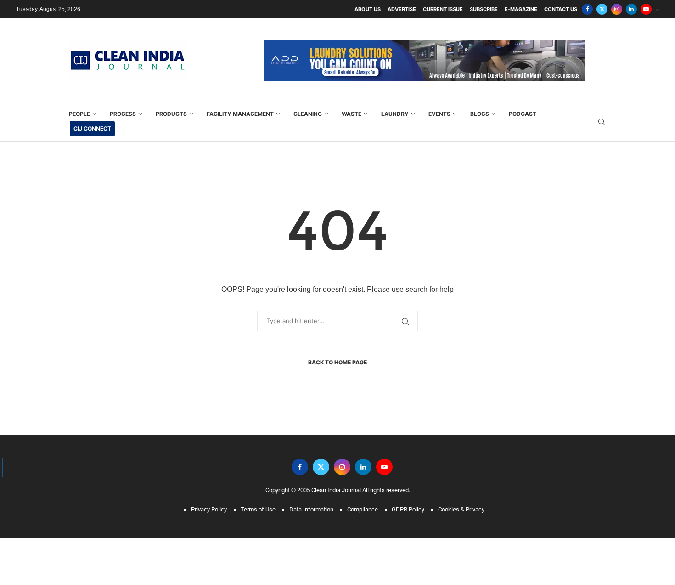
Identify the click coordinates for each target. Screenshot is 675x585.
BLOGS (479, 98)
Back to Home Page (337, 346)
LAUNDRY (395, 98)
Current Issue (443, 9)
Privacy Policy (209, 493)
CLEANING (307, 98)
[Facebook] (587, 9)
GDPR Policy (408, 493)
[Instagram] (616, 9)
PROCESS (123, 98)
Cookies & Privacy (461, 493)
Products (171, 98)
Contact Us (560, 9)
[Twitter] (602, 9)
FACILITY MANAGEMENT (240, 98)
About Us (367, 9)
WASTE (351, 98)
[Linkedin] (631, 9)
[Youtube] (646, 9)
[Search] (601, 106)
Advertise (402, 9)
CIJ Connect (92, 112)
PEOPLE (79, 98)
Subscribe (484, 9)
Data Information (311, 493)
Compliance (362, 493)
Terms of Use (258, 493)
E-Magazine (521, 9)
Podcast (522, 98)
